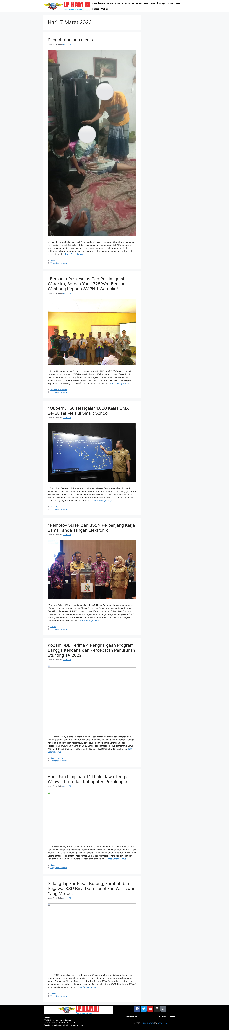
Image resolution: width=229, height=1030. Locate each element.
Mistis (153, 3)
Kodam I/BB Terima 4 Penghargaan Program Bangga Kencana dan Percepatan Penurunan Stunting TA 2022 (91, 650)
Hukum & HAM (106, 3)
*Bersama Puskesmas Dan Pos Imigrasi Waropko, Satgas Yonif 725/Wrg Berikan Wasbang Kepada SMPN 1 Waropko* (86, 283)
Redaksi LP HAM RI (167, 1017)
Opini (146, 3)
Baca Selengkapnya (74, 254)
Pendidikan (137, 3)
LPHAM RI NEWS (147, 1023)
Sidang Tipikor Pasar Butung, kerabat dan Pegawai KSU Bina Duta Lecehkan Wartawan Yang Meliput (91, 888)
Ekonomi (126, 3)
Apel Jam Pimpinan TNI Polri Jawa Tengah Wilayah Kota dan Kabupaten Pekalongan (89, 779)
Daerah (178, 3)
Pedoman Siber (132, 1017)
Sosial (170, 3)
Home (94, 3)
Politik (117, 3)
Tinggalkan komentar (58, 263)
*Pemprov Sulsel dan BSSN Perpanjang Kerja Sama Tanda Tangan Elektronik (91, 528)
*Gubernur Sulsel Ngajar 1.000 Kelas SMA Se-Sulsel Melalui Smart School (88, 411)
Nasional (53, 390)
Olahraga (105, 9)
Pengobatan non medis (70, 39)
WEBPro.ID (162, 1023)
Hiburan (95, 9)
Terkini (53, 627)
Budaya (161, 3)
